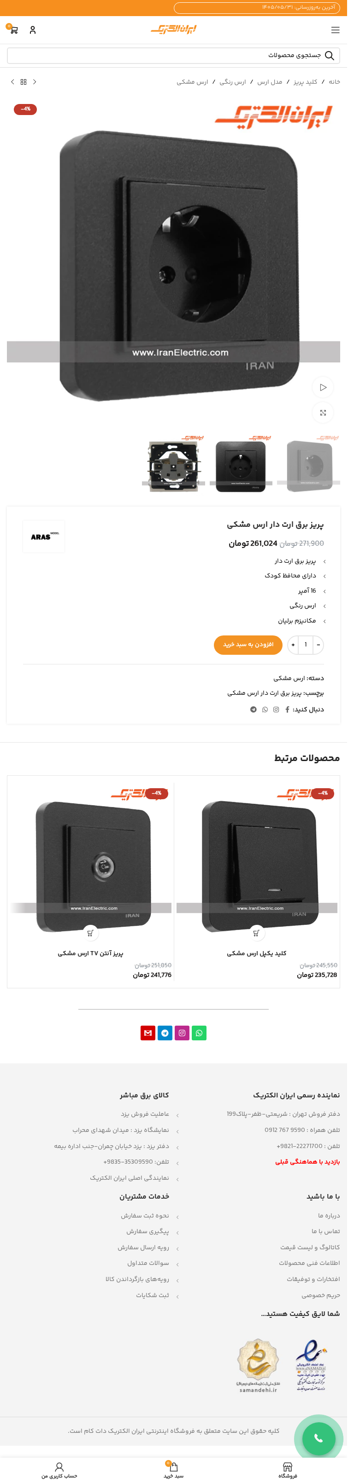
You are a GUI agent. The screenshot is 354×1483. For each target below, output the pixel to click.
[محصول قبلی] (34, 82)
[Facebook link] (287, 710)
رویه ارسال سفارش (143, 1248)
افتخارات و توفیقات (313, 1280)
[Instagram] (182, 1033)
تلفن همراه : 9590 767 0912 (302, 1130)
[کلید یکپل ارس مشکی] (257, 865)
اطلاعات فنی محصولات (309, 1263)
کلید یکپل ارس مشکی (257, 954)
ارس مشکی (192, 82)
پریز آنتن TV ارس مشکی (91, 954)
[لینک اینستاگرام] (276, 710)
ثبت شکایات (152, 1296)
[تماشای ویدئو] (323, 387)
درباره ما (329, 1216)
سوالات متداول (148, 1263)
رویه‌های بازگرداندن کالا (137, 1280)
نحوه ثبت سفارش (145, 1216)
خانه (334, 82)
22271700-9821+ (300, 1147)
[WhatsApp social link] (265, 710)
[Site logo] (174, 30)
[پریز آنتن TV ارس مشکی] (90, 865)
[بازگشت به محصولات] (23, 82)
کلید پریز (306, 82)
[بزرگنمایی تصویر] (323, 412)
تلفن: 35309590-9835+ (136, 1162)
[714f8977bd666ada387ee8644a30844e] (148, 1033)
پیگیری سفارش (147, 1232)
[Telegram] (165, 1033)
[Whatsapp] (199, 1033)
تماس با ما (326, 1232)
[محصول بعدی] (12, 82)
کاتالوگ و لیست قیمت (310, 1248)
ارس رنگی (232, 82)
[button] (257, 933)
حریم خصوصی (320, 1296)
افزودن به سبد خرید (248, 644)
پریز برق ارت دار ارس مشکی (264, 693)
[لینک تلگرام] (254, 710)
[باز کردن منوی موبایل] (335, 30)
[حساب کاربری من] (33, 30)
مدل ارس (270, 82)
